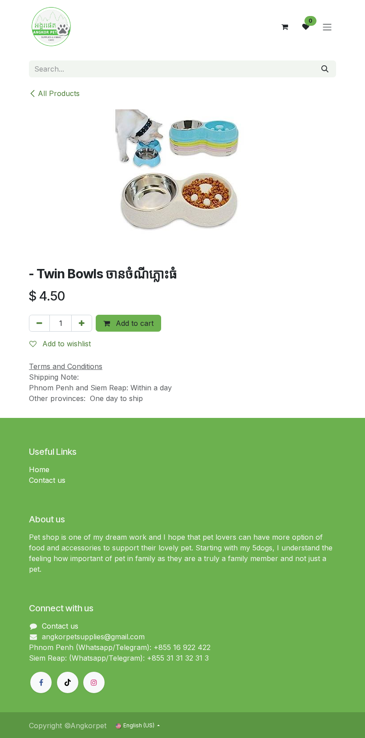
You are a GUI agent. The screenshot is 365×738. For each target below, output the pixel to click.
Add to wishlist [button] (65, 343)
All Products (59, 93)
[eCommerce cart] (284, 27)
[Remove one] (39, 323)
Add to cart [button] (134, 323)
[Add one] (81, 323)
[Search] (325, 68)
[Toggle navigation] (327, 26)
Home (39, 469)
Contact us (47, 480)
